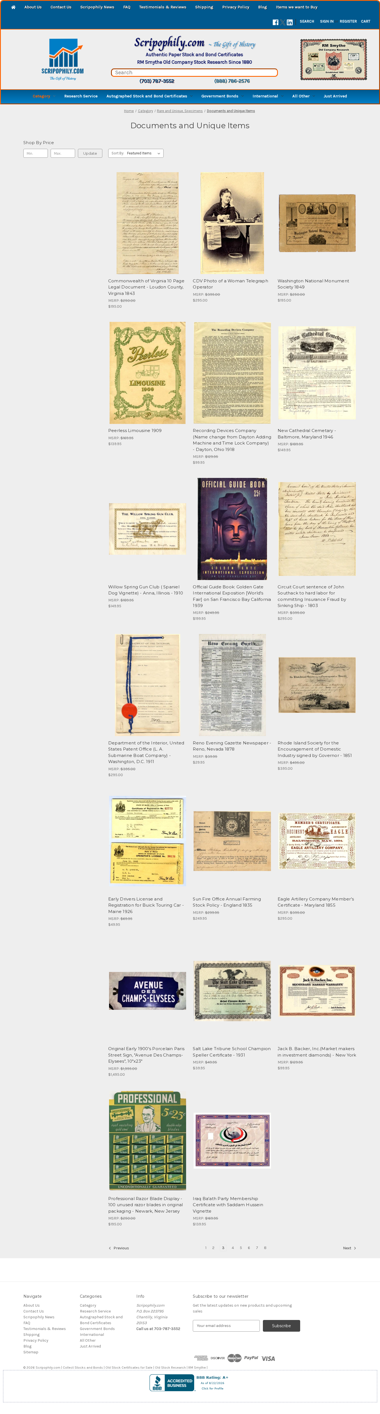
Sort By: (118, 153)
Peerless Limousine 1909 (135, 430)
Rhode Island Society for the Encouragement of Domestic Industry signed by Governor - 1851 (315, 749)
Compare (146, 223)
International (265, 95)
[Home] (13, 7)
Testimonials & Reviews (162, 6)
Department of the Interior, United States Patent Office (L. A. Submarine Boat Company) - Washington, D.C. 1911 (146, 752)
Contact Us (61, 6)
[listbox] (144, 153)
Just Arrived (335, 95)
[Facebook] (275, 22)
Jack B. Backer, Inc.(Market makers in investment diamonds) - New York (317, 1052)
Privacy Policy (235, 6)
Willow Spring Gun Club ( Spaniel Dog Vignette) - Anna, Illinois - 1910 (145, 590)
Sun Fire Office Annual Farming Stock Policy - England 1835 (227, 902)
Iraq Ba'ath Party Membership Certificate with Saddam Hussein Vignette (228, 1205)
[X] (283, 22)
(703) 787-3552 (156, 81)
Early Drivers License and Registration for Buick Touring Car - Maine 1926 (146, 905)
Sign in (327, 21)
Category (41, 95)
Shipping (204, 6)
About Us (33, 6)
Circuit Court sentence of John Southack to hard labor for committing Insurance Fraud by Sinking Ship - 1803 (312, 596)
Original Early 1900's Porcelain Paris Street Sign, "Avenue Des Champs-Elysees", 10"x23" (146, 1055)
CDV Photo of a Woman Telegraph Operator (230, 284)
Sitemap (30, 1352)
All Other (301, 95)
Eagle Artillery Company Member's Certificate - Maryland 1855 (316, 902)
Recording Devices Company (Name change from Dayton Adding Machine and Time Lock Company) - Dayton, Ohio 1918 (232, 440)
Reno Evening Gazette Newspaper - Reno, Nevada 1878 (232, 746)
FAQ (126, 6)
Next (347, 1248)
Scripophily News (97, 6)
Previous (121, 1248)
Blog (262, 6)
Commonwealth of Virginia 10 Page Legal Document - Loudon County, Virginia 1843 (146, 287)
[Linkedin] (290, 22)
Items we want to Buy (296, 6)
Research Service (81, 95)
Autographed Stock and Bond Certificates (147, 95)
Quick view (147, 213)
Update (90, 153)
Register (348, 21)
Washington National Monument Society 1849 (313, 284)
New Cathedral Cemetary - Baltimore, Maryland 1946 (307, 434)
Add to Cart (147, 233)
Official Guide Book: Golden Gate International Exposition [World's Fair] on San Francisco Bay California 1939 (232, 596)
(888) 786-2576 (232, 81)
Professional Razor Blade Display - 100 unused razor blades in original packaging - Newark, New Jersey (145, 1205)
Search (307, 21)
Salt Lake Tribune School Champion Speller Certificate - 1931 (232, 1052)
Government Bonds (219, 95)
